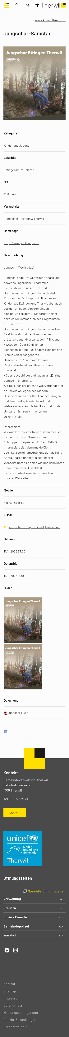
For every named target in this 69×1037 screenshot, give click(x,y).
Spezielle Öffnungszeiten (47, 891)
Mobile (8, 490)
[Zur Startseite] (53, 5)
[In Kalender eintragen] (5, 732)
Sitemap (9, 991)
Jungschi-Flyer (17, 712)
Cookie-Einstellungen (19, 1019)
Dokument (11, 700)
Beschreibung (13, 255)
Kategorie (10, 133)
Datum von (11, 539)
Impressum (12, 998)
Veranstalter (12, 206)
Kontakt (9, 984)
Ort (6, 182)
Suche (28, 5)
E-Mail (8, 515)
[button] (6, 5)
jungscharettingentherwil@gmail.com (34, 527)
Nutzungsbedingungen (20, 1012)
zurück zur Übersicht (50, 20)
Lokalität (10, 157)
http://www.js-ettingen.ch (21, 243)
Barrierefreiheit (15, 1027)
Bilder (8, 588)
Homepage (11, 231)
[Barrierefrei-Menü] (37, 5)
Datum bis (10, 563)
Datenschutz (12, 1005)
